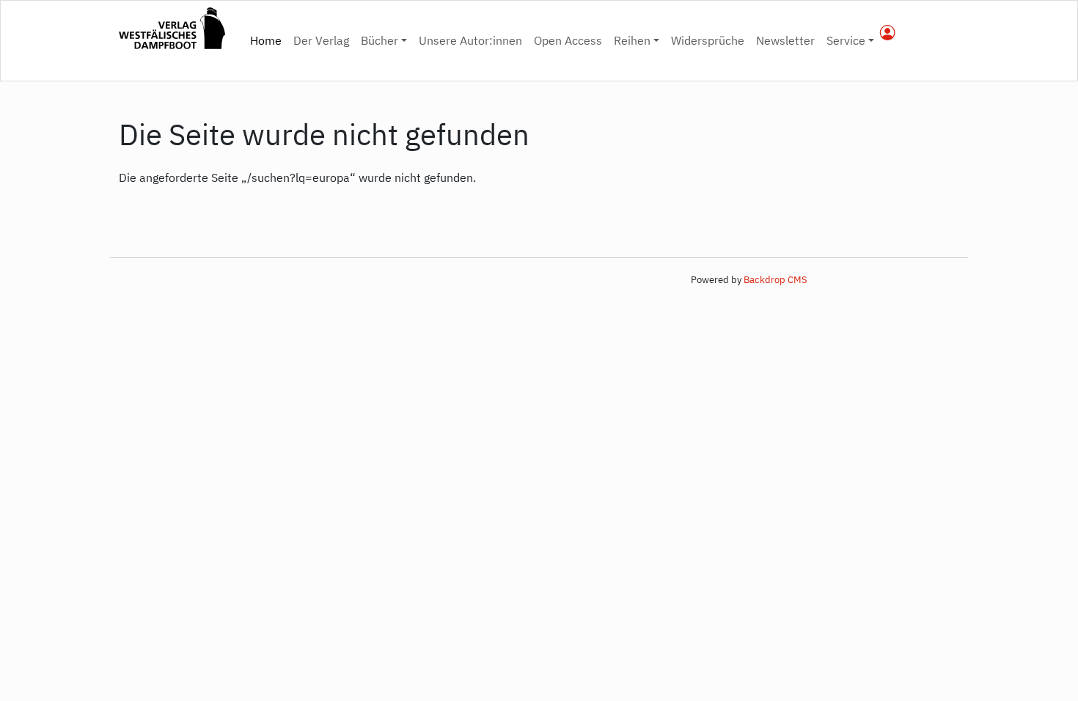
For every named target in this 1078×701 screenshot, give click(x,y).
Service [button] (845, 40)
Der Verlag (321, 40)
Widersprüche (707, 40)
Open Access (568, 40)
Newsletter (785, 40)
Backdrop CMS (775, 280)
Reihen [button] (632, 40)
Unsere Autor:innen (470, 40)
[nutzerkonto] (887, 33)
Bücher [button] (379, 40)
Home (268, 40)
